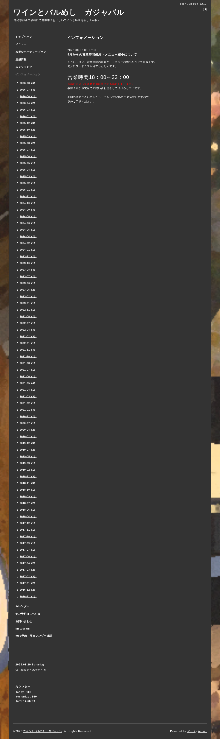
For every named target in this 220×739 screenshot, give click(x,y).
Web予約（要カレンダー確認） (35, 635)
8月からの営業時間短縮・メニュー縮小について (102, 54)
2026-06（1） (28, 96)
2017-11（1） (28, 529)
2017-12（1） (28, 523)
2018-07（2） (28, 503)
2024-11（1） (28, 196)
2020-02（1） (28, 436)
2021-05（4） (28, 383)
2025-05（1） (28, 163)
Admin (202, 731)
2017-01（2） (28, 583)
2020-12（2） (28, 416)
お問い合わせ (23, 621)
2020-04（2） (28, 429)
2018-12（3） (28, 476)
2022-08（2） (28, 316)
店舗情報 (21, 59)
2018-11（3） (28, 483)
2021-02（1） (28, 403)
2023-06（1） (28, 283)
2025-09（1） (28, 136)
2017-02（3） (28, 576)
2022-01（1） (28, 343)
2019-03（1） (28, 463)
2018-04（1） (28, 516)
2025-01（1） (28, 189)
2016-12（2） (28, 589)
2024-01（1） (28, 249)
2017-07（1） (28, 549)
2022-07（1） (28, 323)
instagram (22, 628)
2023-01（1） (28, 303)
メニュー (21, 44)
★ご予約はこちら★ (28, 613)
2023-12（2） (28, 256)
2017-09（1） (28, 543)
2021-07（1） (28, 369)
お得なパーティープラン (30, 51)
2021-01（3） (28, 409)
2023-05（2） (28, 289)
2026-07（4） (28, 89)
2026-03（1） (28, 109)
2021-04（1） (28, 389)
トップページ (23, 36)
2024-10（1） (28, 203)
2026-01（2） (28, 116)
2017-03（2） (28, 569)
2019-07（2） (28, 449)
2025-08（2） (28, 143)
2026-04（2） (28, 103)
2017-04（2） (28, 563)
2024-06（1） (28, 223)
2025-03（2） (28, 176)
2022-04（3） (28, 329)
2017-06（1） (28, 556)
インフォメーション (28, 74)
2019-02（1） (28, 469)
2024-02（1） (28, 243)
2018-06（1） (28, 509)
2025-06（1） (28, 156)
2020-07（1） (28, 423)
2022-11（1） (28, 309)
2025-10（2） (28, 129)
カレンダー (22, 606)
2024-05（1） (28, 229)
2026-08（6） (28, 83)
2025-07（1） (28, 149)
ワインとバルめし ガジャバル (68, 12)
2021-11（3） (28, 349)
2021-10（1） (28, 356)
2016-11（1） (28, 596)
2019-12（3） (28, 443)
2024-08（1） (28, 216)
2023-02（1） (28, 296)
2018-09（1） (28, 496)
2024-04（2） (28, 236)
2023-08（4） (28, 269)
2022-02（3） (28, 336)
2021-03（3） (28, 396)
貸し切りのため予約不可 (30, 669)
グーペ (191, 731)
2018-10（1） (28, 489)
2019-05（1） (28, 456)
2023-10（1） (28, 263)
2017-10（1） (28, 536)
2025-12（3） (28, 123)
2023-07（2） (28, 276)
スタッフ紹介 (23, 66)
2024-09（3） (28, 209)
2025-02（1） (28, 183)
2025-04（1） (28, 169)
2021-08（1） (28, 363)
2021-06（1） (28, 376)
